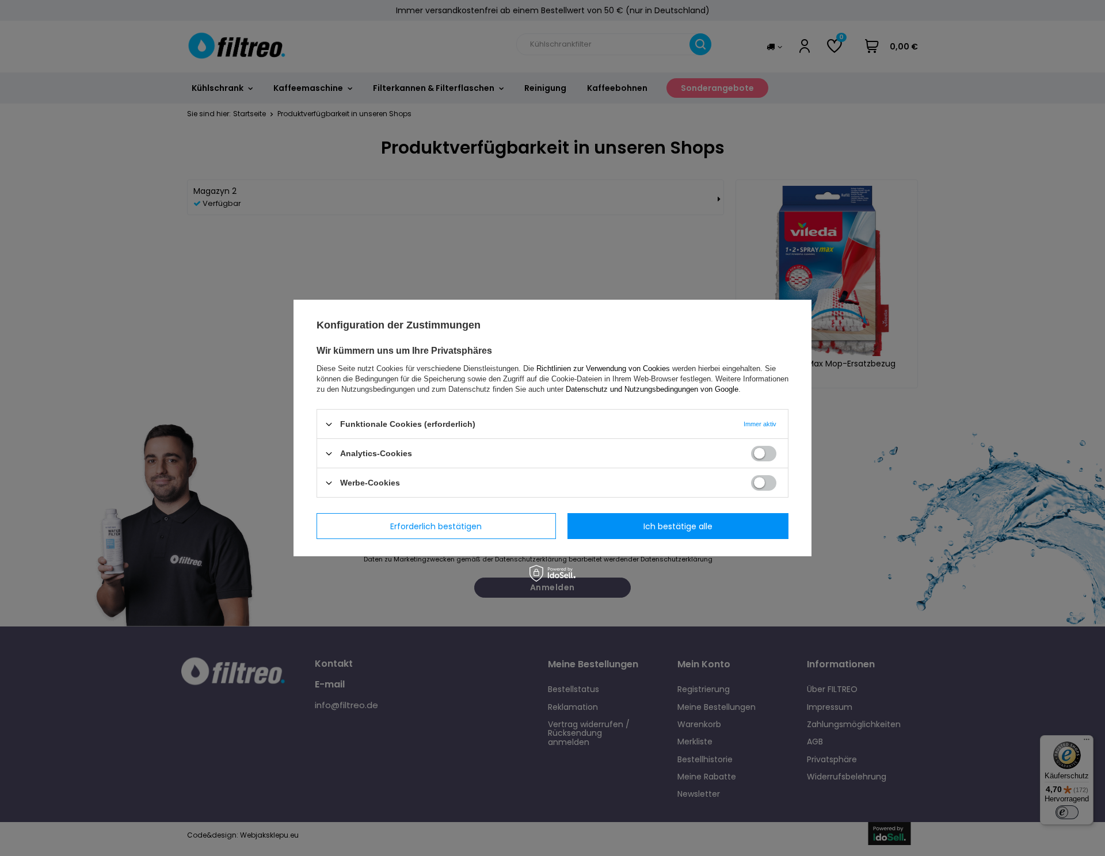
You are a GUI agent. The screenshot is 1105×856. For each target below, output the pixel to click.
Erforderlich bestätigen (436, 526)
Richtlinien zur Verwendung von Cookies (603, 368)
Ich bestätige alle (677, 526)
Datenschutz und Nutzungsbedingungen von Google (652, 389)
